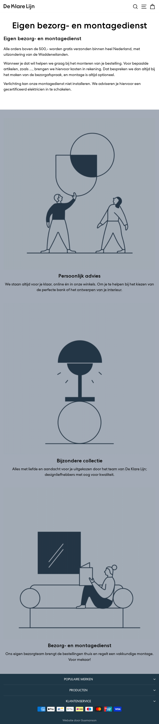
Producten (78, 690)
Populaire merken (78, 679)
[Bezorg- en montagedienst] (79, 563)
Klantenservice (78, 701)
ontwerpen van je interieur (99, 289)
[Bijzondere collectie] (79, 379)
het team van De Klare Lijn (124, 469)
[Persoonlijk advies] (79, 194)
